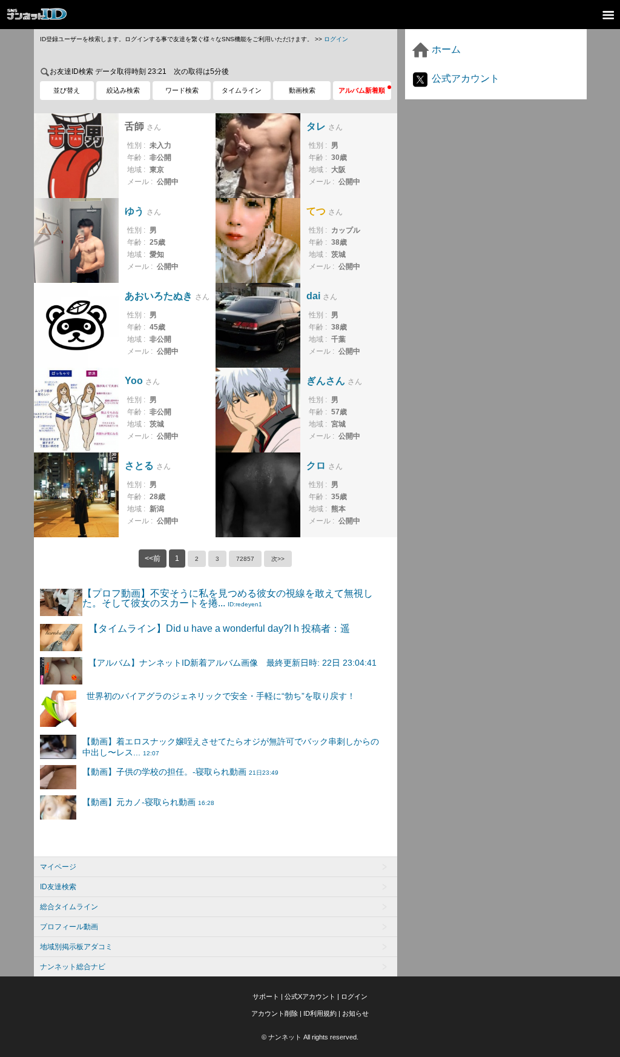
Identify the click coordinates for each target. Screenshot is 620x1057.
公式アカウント (464, 78)
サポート (265, 996)
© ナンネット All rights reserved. (310, 1037)
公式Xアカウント (310, 996)
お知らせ (355, 1013)
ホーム (445, 49)
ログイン (336, 39)
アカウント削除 (274, 1013)
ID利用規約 (320, 1013)
